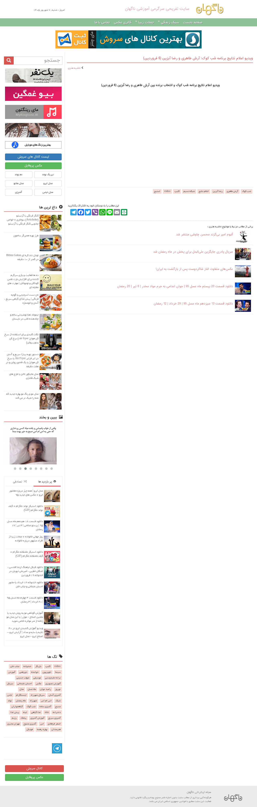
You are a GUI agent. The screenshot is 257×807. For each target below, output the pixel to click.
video (167, 191)
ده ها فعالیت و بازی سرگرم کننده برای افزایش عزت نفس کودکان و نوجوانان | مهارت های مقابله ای (23, 281)
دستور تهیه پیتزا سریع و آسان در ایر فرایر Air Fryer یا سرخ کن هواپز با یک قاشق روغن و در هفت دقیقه (22, 360)
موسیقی (37, 678)
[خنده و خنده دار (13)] (33, 444)
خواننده (35, 672)
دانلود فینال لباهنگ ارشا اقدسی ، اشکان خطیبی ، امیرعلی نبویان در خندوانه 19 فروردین (25, 571)
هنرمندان (56, 729)
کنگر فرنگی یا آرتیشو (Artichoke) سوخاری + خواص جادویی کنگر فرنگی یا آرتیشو (23, 220)
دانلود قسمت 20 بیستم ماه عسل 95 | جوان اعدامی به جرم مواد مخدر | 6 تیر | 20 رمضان (175, 286)
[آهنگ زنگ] (33, 144)
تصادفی (18, 481)
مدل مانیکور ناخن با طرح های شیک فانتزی (24, 376)
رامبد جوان (45, 689)
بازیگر (38, 666)
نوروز (58, 689)
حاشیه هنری (74, 68)
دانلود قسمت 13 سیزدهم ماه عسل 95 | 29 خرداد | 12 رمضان (193, 303)
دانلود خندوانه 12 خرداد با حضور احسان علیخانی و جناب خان (25, 584)
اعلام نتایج (204, 191)
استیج (157, 191)
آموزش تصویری (53, 684)
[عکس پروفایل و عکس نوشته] (33, 76)
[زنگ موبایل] (33, 112)
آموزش (11, 672)
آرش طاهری (232, 191)
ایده (25, 712)
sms (47, 712)
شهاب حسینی (22, 678)
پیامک (23, 718)
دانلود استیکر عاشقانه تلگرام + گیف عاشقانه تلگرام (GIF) (26, 554)
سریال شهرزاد (38, 695)
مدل (21, 689)
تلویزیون (47, 672)
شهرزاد (33, 701)
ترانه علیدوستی (53, 678)
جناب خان (14, 666)
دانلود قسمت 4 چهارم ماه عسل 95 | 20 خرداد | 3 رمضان (25, 600)
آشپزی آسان (55, 695)
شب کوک (246, 191)
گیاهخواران (17, 707)
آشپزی (18, 192)
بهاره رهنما (42, 729)
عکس (38, 684)
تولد (10, 701)
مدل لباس (48, 192)
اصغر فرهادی (54, 724)
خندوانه (27, 666)
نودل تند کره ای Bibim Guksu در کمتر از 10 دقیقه (22, 257)
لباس (9, 695)
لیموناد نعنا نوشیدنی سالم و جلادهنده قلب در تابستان (24, 317)
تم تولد (18, 174)
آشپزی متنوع (30, 724)
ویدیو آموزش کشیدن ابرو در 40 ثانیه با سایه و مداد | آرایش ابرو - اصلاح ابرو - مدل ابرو (25, 632)
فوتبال (30, 729)
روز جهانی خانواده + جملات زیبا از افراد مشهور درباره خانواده (26, 539)
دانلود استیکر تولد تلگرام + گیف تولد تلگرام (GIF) (25, 508)
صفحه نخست (192, 22)
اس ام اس (46, 701)
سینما (58, 672)
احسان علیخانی (24, 684)
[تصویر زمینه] (33, 130)
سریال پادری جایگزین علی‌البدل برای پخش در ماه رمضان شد (193, 251)
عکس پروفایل (33, 165)
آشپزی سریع (54, 718)
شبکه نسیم (189, 191)
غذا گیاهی (36, 712)
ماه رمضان (21, 701)
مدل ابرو (48, 183)
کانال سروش (34, 768)
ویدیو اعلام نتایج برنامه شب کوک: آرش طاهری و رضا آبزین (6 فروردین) (198, 58)
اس (42, 724)
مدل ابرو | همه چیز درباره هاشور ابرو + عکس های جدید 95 (26, 493)
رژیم (14, 718)
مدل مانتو (19, 183)
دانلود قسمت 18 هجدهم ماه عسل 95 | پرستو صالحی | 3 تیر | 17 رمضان (25, 525)
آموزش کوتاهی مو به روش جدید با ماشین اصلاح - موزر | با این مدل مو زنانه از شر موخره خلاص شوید (24, 617)
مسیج (58, 707)
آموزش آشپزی (37, 718)
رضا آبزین (218, 191)
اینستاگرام (21, 695)
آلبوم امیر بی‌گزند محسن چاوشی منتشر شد (204, 234)
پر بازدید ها (45, 481)
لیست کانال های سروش (33, 156)
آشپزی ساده (45, 707)
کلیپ (176, 191)
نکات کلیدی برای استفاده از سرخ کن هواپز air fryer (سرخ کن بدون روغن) (21, 338)
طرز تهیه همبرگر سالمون (26, 235)
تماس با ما (102, 22)
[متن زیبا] (33, 94)
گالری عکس (122, 22)
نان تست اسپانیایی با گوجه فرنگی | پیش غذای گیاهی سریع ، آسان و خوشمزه (21, 299)
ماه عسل (32, 689)
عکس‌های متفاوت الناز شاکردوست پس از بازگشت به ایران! (194, 269)
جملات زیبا (145, 22)
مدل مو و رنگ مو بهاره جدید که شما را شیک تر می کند (22, 396)
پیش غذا (14, 712)
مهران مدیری (13, 724)
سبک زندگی (169, 22)
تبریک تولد (48, 174)
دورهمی (23, 672)
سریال (10, 684)
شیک (58, 701)
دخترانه (57, 712)
